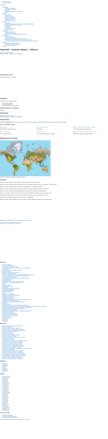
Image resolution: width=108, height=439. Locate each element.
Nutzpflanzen (5, 370)
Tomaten (4, 371)
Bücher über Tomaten (6, 271)
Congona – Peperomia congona (8, 338)
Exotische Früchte (6, 284)
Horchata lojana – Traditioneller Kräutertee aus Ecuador (13, 301)
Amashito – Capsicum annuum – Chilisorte (11, 328)
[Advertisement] (37, 64)
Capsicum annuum (11, 129)
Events (3, 283)
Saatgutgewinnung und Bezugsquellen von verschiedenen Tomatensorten (16, 310)
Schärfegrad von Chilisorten (8, 311)
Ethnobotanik (2, 4)
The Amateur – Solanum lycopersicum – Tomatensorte (13, 350)
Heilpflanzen (5, 369)
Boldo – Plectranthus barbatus (8, 333)
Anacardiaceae (5, 377)
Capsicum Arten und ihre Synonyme (9, 276)
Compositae (4, 390)
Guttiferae (4, 397)
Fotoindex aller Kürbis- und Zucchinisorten (11, 288)
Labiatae (4, 398)
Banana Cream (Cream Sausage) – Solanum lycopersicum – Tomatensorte (17, 348)
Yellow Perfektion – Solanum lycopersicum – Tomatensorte (14, 354)
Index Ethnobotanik (6, 304)
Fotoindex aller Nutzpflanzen (8, 289)
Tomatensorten (5, 318)
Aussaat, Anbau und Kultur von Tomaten (10, 266)
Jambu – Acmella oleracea (7, 326)
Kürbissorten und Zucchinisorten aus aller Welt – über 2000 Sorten (15, 305)
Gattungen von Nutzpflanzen (8, 293)
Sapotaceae (4, 406)
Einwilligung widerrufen (7, 414)
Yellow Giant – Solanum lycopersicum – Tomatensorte (13, 352)
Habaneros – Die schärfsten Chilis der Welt (11, 295)
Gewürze (4, 367)
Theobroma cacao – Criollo (7, 339)
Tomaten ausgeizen (6, 316)
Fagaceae (4, 395)
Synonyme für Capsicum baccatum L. (9, 314)
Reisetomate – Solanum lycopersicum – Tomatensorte (13, 357)
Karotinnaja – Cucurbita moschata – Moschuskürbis (12, 342)
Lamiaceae (4, 399)
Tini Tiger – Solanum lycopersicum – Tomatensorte (12, 351)
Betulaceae (4, 381)
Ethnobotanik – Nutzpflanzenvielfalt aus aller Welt (12, 282)
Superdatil (30, 220)
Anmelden (27, 419)
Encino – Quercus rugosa (7, 332)
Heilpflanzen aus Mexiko (7, 297)
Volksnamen (4, 320)
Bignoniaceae (5, 383)
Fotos (3, 292)
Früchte (4, 366)
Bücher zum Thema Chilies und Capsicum (10, 272)
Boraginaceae (5, 384)
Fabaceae (4, 394)
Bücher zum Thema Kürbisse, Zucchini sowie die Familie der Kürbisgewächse (18, 274)
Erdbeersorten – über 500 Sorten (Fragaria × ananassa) (13, 281)
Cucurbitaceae (5, 364)
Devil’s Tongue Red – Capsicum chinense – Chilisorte (13, 345)
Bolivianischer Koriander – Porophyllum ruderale (12, 325)
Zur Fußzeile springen (6, 2)
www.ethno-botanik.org (20, 419)
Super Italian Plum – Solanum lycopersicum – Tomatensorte (14, 355)
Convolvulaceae (5, 392)
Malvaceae (4, 401)
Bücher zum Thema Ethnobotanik (9, 273)
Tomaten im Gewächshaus (7, 317)
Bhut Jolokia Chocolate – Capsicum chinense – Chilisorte (13, 337)
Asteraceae (4, 380)
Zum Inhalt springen (6, 1)
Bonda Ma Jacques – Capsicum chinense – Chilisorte (12, 346)
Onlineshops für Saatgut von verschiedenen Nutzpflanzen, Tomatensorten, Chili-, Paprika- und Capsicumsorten (24, 306)
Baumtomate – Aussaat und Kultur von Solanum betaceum (14, 330)
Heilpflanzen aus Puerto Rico (8, 298)
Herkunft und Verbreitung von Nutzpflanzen (11, 300)
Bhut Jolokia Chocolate (78, 133)
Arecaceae (4, 379)
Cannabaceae (5, 386)
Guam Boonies (3, 129)
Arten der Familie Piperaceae (8, 265)
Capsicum (6, 220)
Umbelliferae (5, 408)
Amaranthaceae (5, 376)
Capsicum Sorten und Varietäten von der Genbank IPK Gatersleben (15, 278)
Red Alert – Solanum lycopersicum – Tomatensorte (12, 358)
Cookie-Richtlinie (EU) (7, 279)
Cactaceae (4, 385)
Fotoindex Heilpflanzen (7, 291)
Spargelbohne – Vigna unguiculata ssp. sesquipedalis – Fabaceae (15, 340)
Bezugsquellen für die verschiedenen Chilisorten (12, 270)
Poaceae (4, 403)
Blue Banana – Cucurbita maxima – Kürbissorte (11, 343)
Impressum (4, 302)
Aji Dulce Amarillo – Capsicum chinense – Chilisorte (13, 329)
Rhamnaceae (5, 404)
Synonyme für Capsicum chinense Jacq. (10, 315)
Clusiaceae (4, 389)
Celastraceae (4, 388)
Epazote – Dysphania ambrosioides (9, 335)
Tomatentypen (5, 319)
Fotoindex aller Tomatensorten (8, 290)
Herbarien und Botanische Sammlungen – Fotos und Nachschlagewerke (16, 299)
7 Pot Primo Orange (41, 133)
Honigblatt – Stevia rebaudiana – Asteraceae (11, 334)
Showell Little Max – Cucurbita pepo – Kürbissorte (12, 341)
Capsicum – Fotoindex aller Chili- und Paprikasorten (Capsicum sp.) (15, 275)
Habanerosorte (24, 220)
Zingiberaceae (5, 410)
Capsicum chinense (87, 129)
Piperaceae (4, 402)
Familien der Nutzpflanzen (7, 285)
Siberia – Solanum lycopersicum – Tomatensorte (12, 356)
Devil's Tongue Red (77, 129)
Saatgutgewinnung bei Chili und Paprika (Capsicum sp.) (13, 308)
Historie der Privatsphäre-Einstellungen (10, 417)
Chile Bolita (39, 129)
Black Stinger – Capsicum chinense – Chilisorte (11, 347)
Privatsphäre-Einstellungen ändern (9, 416)
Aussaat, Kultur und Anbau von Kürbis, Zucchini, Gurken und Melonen (16, 267)
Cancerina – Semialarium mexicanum (9, 331)
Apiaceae (4, 378)
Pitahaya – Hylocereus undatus (8, 349)
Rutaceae (4, 405)
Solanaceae (4, 407)
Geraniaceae (4, 396)
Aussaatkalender (5, 269)
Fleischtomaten (5, 287)
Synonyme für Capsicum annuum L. (9, 313)
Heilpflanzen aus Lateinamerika (8, 296)
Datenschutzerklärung (6, 280)
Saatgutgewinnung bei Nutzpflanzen (9, 309)
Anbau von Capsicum (6, 264)
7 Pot (1, 133)
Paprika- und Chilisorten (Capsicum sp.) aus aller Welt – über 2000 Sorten (17, 307)
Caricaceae (4, 387)
